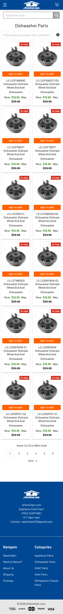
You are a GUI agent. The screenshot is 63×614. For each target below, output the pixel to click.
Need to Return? (12, 561)
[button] (58, 35)
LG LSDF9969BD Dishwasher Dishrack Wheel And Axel (16, 84)
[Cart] (57, 5)
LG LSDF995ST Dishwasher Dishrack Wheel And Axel (16, 150)
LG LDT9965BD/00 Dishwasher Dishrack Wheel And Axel (47, 217)
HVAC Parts (41, 568)
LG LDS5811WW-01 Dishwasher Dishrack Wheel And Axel (16, 350)
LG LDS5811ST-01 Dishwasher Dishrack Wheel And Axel (47, 417)
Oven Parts (41, 574)
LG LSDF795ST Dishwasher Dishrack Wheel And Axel (47, 150)
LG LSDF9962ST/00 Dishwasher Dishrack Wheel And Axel (47, 84)
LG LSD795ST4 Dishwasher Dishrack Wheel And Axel (16, 217)
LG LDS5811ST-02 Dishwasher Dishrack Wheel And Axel (16, 417)
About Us (8, 568)
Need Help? (9, 555)
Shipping (8, 574)
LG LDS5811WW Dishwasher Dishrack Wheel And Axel (47, 350)
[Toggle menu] (5, 5)
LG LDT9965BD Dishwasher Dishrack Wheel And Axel (16, 284)
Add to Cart (16, 74)
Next (31, 460)
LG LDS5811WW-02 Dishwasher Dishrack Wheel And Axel (47, 284)
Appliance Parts (44, 555)
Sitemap (8, 580)
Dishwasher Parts (45, 561)
